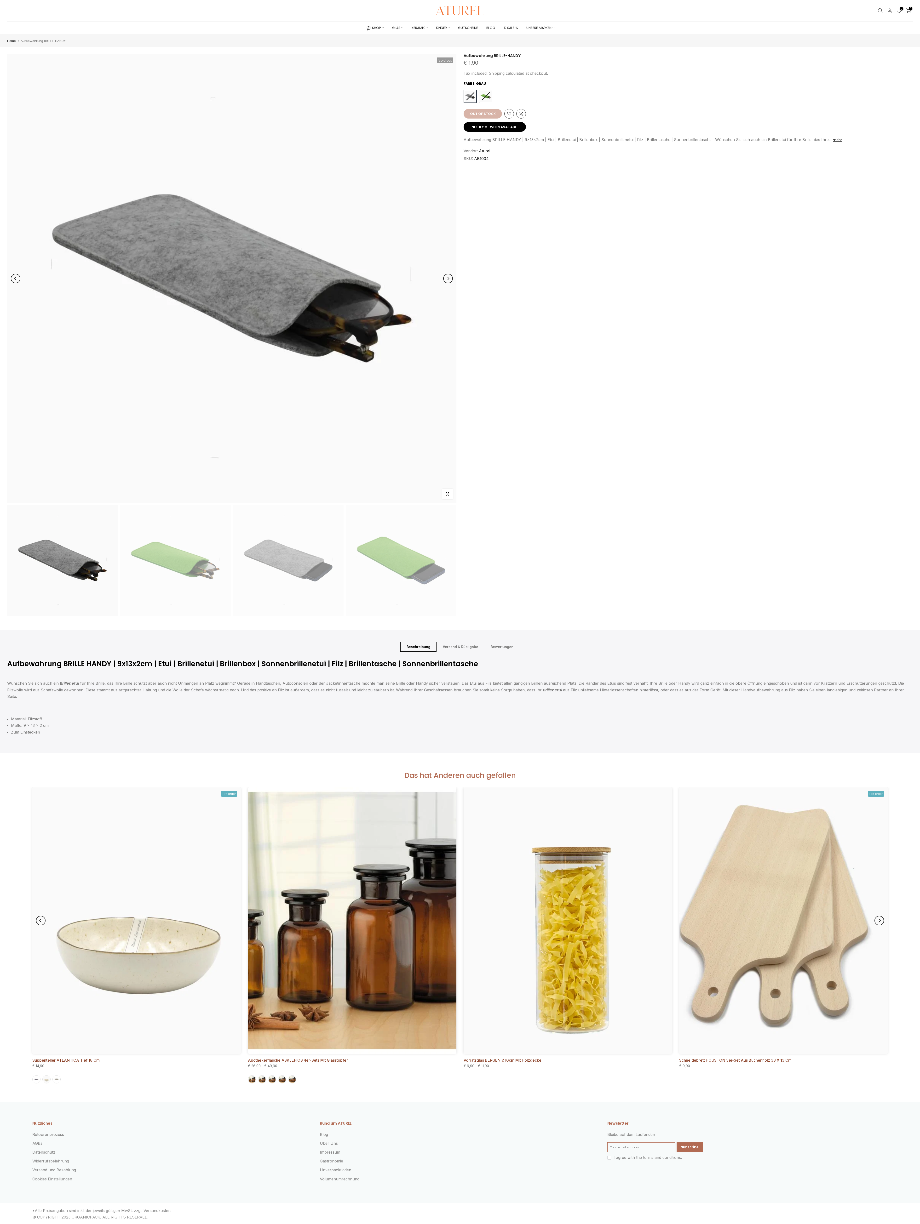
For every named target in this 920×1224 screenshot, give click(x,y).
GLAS (396, 27)
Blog (324, 1134)
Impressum (330, 1152)
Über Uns (329, 1143)
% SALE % (511, 27)
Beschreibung (418, 647)
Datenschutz (43, 1152)
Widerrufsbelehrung (50, 1161)
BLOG (490, 27)
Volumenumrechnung (339, 1179)
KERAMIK (418, 27)
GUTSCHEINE (468, 27)
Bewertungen (502, 647)
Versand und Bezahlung (54, 1169)
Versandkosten (157, 1210)
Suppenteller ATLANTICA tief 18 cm (66, 1060)
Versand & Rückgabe (460, 647)
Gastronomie (331, 1161)
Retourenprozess (48, 1134)
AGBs (37, 1143)
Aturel (484, 150)
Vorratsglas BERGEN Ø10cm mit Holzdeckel (503, 1060)
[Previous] (15, 278)
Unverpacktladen (335, 1169)
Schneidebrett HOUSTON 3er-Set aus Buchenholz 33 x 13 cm (735, 1060)
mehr (837, 140)
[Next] (448, 278)
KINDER (441, 27)
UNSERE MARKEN (539, 27)
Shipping (497, 73)
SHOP (376, 27)
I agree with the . (648, 1157)
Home (11, 40)
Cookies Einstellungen (52, 1179)
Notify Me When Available (495, 127)
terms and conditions (662, 1157)
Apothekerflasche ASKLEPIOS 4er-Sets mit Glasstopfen (298, 1060)
